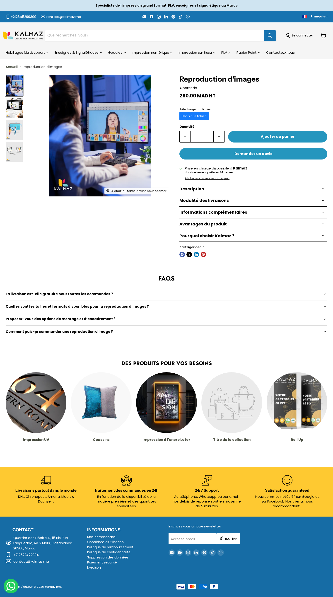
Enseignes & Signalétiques (77, 52)
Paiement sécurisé (102, 562)
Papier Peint (247, 52)
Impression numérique (151, 52)
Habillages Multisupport (26, 52)
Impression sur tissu (196, 52)
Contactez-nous (280, 52)
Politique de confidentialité (108, 552)
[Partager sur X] (189, 254)
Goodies (115, 52)
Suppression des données (107, 557)
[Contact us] (11, 586)
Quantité (186, 126)
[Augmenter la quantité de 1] (219, 136)
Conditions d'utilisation (105, 542)
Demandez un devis (253, 153)
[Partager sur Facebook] (182, 254)
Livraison (94, 567)
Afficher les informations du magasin (207, 178)
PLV (224, 52)
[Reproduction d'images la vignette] (14, 85)
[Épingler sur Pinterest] (203, 254)
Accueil (12, 67)
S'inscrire (228, 538)
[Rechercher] (270, 35)
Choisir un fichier (194, 116)
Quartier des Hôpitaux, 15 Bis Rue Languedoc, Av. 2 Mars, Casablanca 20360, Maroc (42, 543)
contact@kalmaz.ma (31, 561)
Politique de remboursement (110, 547)
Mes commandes (101, 537)
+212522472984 (26, 554)
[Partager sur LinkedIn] (196, 254)
